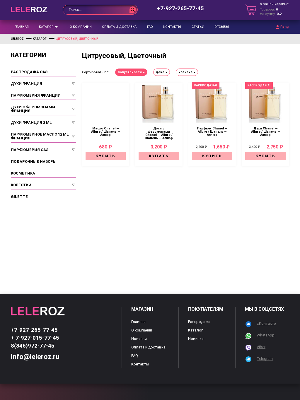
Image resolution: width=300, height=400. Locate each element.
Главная (21, 27)
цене (160, 72)
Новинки (139, 339)
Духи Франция (26, 84)
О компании (81, 27)
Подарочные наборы (34, 161)
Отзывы (221, 27)
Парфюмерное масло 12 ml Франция (40, 136)
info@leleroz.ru (35, 357)
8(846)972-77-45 (32, 345)
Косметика (23, 173)
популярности (130, 72)
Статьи (198, 27)
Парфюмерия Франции (36, 95)
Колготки (21, 185)
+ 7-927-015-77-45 (35, 338)
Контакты (172, 27)
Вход (284, 27)
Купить (105, 156)
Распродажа (199, 322)
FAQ (150, 27)
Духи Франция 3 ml (31, 122)
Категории (28, 55)
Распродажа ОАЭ (29, 72)
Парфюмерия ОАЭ (29, 150)
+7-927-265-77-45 (180, 8)
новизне (185, 72)
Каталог (46, 27)
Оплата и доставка (119, 27)
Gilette (19, 197)
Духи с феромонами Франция (33, 109)
